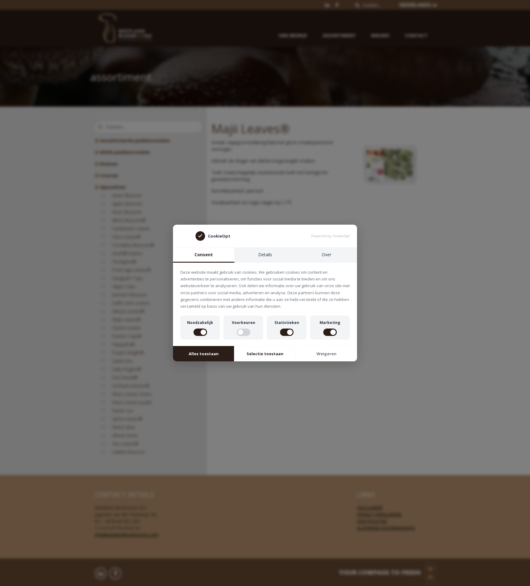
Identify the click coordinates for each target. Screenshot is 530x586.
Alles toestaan (204, 353)
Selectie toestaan (265, 353)
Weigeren (326, 353)
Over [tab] (326, 254)
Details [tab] (265, 254)
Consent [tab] (203, 254)
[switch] (200, 332)
